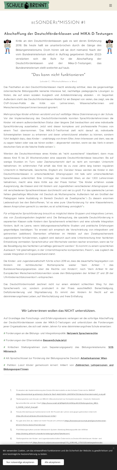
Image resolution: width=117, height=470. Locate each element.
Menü (110, 5)
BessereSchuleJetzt (54, 340)
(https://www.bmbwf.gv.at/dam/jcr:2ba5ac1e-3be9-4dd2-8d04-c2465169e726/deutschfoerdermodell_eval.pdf (60, 394)
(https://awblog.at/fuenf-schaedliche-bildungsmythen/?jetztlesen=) (43, 433)
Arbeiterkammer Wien (94, 358)
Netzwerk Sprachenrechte (82, 333)
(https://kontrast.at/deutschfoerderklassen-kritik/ (36, 416)
